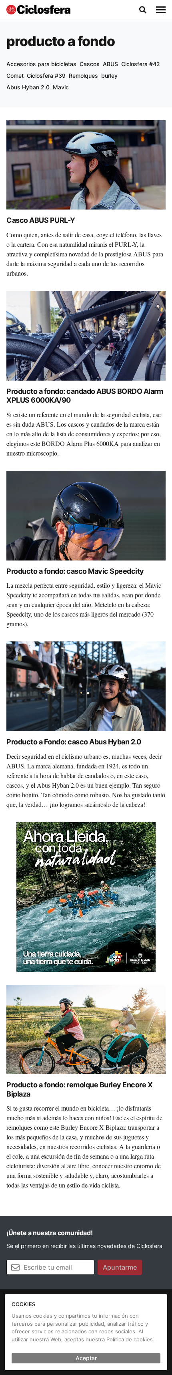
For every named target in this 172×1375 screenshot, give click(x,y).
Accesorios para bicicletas (41, 63)
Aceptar (86, 1358)
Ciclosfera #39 (46, 75)
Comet (15, 75)
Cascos (90, 63)
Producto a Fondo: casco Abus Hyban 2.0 (73, 742)
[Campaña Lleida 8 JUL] (86, 896)
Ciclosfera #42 (140, 63)
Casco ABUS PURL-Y (40, 220)
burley (109, 75)
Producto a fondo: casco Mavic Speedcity (75, 571)
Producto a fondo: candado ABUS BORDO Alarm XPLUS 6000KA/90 (84, 396)
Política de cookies (129, 1339)
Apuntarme (120, 1267)
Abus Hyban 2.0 (28, 87)
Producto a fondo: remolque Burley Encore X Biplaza (79, 1089)
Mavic (61, 87)
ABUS (110, 63)
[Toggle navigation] (161, 10)
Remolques (83, 75)
